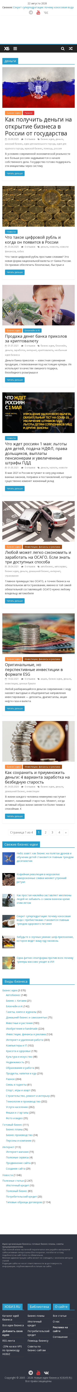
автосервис (60, 566)
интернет (32, 350)
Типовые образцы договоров (24, 1202)
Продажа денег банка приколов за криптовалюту (36, 338)
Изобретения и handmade (22, 1028)
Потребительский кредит (21, 1196)
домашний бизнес (39, 571)
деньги (59, 139)
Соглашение (60, 1337)
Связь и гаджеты (16, 1084)
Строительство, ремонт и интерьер (28, 1095)
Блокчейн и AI (32, 330)
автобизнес (47, 566)
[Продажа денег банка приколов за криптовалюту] (38, 287)
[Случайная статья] (71, 48)
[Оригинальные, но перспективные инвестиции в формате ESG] (38, 616)
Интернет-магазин (17, 1151)
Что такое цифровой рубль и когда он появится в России (33, 239)
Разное (28, 112)
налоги (53, 467)
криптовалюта (45, 350)
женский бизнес (14, 143)
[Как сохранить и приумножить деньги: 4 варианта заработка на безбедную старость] (38, 723)
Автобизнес (13, 995)
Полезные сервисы (17, 1157)
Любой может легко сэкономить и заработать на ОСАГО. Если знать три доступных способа (38, 556)
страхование (12, 575)
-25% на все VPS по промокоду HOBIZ (12, 1350)
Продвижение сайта (18, 1163)
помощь (48, 148)
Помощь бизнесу (38, 1340)
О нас (56, 1321)
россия (58, 148)
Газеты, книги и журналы (21, 1012)
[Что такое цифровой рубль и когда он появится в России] (38, 188)
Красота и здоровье (18, 1051)
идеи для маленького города (39, 143)
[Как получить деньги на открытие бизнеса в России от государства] (38, 69)
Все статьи (59, 1315)
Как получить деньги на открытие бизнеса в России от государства (38, 126)
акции (44, 678)
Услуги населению (17, 1107)
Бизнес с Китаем (16, 1000)
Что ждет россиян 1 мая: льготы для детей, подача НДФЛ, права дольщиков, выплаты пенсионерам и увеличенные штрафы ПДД (36, 453)
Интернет (8, 1147)
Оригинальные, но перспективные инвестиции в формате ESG (34, 669)
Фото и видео (14, 1118)
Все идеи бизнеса (13, 1325)
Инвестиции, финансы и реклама (42, 546)
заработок (19, 350)
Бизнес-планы (14, 1129)
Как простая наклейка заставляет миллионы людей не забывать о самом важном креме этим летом (43, 8)
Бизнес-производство (19, 1135)
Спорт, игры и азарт (18, 1090)
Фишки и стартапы (17, 1112)
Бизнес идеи (13, 112)
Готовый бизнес (12, 1124)
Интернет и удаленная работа (24, 1040)
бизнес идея (47, 139)
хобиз (20, 251)
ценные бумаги (27, 683)
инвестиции (11, 683)
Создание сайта (15, 1168)
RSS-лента (8, 1340)
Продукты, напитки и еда (21, 1073)
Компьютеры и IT (16, 1045)
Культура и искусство (19, 1056)
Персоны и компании (18, 1140)
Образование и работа (20, 1068)
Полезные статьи (13, 1180)
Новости (11, 231)
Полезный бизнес (16, 1191)
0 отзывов (29, 139)
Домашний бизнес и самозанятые (26, 1017)
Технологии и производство (23, 1101)
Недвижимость (15, 1062)
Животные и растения (19, 1023)
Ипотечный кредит (17, 1185)
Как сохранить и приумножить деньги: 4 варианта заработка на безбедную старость (37, 777)
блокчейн (61, 345)
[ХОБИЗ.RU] (6, 49)
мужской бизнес (33, 148)
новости (54, 246)
